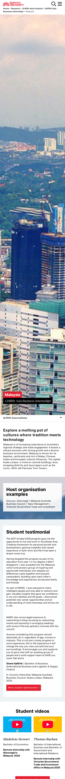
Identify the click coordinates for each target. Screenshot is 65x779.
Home (6, 8)
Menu (60, 4)
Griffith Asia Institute (32, 8)
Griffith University (18, 4)
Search (53, 4)
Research (15, 8)
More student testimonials (22, 687)
